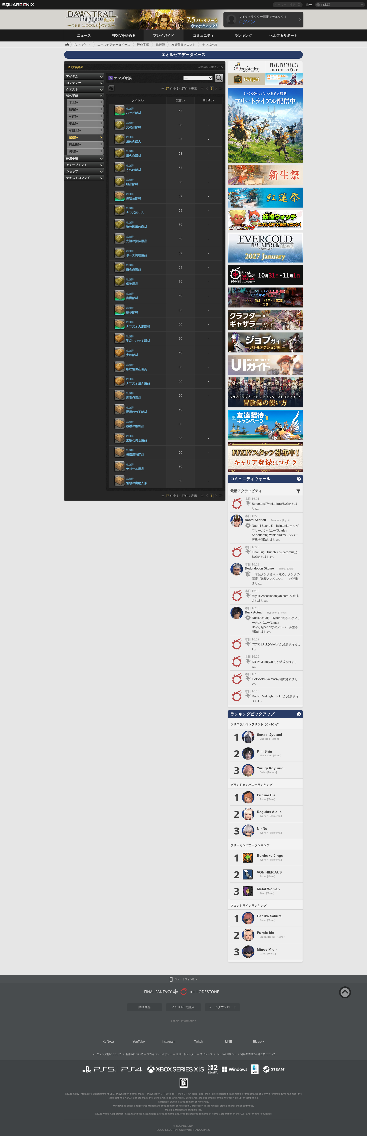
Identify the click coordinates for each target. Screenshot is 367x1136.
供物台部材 (133, 198)
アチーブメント (76, 165)
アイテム (72, 76)
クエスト (72, 89)
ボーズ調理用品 (136, 255)
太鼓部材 (132, 355)
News (111, 1041)
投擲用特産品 (135, 454)
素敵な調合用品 (136, 440)
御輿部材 (132, 298)
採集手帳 (72, 158)
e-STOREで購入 (183, 1007)
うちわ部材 (133, 170)
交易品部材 (133, 127)
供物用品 (132, 283)
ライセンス (206, 1054)
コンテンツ (73, 83)
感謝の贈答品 (135, 426)
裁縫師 (130, 108)
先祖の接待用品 (136, 241)
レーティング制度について (107, 1054)
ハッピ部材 (133, 113)
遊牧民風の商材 (136, 227)
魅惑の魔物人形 (136, 483)
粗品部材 (132, 184)
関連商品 (145, 1007)
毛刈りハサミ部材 (138, 340)
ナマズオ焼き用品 (138, 383)
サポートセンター (186, 1054)
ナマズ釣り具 (135, 212)
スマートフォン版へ (186, 979)
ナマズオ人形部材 (138, 326)
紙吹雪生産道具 (136, 369)
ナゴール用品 (135, 469)
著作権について (134, 1054)
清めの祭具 (133, 141)
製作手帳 (72, 96)
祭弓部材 (132, 312)
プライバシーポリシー (159, 1054)
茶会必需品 (133, 269)
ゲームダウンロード (222, 1007)
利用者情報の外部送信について (257, 1054)
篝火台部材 (133, 155)
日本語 (325, 4)
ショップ (72, 171)
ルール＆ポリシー (226, 1054)
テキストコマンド (78, 178)
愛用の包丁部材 (136, 412)
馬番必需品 (133, 397)
